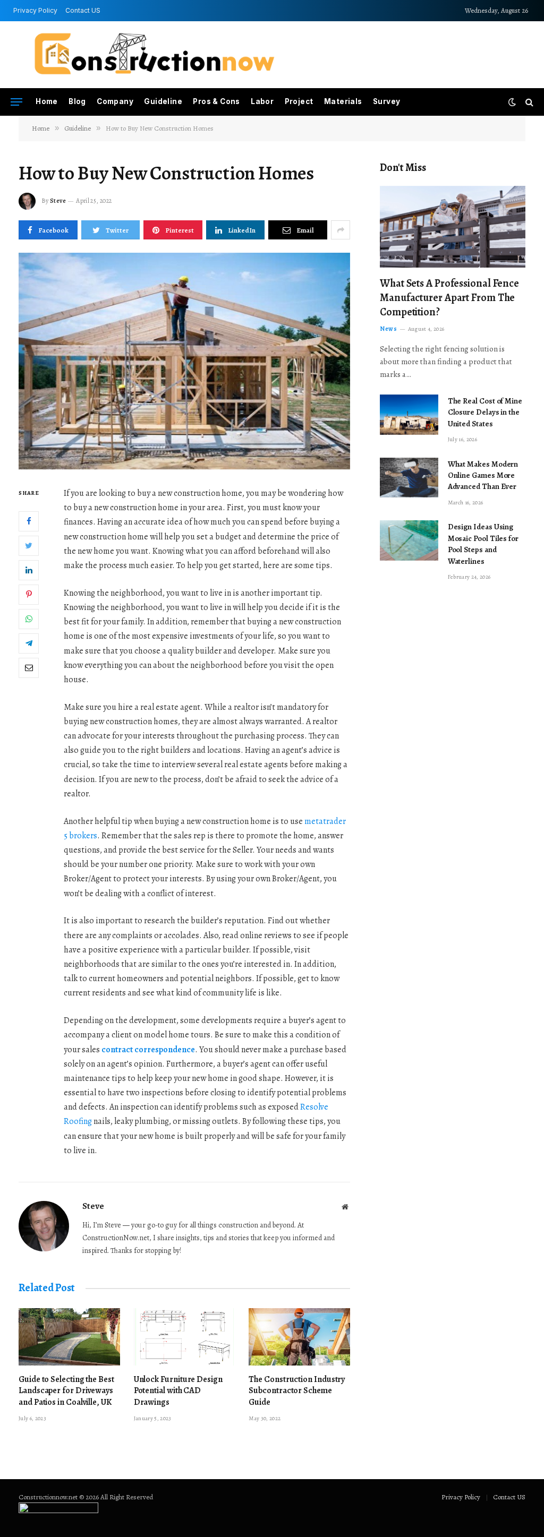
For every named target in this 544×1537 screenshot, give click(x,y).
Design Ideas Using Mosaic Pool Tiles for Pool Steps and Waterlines (483, 543)
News (388, 328)
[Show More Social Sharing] (340, 229)
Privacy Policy (35, 10)
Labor (262, 101)
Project (299, 101)
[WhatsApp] (29, 619)
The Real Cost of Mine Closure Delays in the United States (485, 412)
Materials (343, 101)
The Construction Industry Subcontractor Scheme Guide (297, 1391)
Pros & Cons (216, 101)
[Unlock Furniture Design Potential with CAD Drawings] (184, 1336)
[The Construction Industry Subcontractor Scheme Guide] (299, 1336)
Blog (77, 101)
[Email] (29, 668)
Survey (386, 101)
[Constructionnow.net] (154, 54)
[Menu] (16, 102)
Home (47, 101)
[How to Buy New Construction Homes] (184, 361)
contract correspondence (148, 1049)
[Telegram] (29, 643)
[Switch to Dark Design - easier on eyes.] (512, 102)
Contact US (82, 10)
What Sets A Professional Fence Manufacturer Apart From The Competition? (449, 297)
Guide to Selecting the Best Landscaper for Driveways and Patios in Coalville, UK (66, 1391)
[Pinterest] (29, 595)
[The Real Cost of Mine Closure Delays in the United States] (409, 414)
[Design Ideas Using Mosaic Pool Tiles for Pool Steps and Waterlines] (409, 540)
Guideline (163, 101)
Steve (58, 200)
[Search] (528, 102)
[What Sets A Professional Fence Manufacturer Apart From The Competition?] (452, 227)
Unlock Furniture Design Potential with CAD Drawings (178, 1391)
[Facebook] (29, 521)
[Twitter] (29, 546)
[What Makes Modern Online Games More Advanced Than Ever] (409, 478)
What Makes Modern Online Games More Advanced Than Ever (483, 475)
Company (115, 101)
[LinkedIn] (29, 570)
